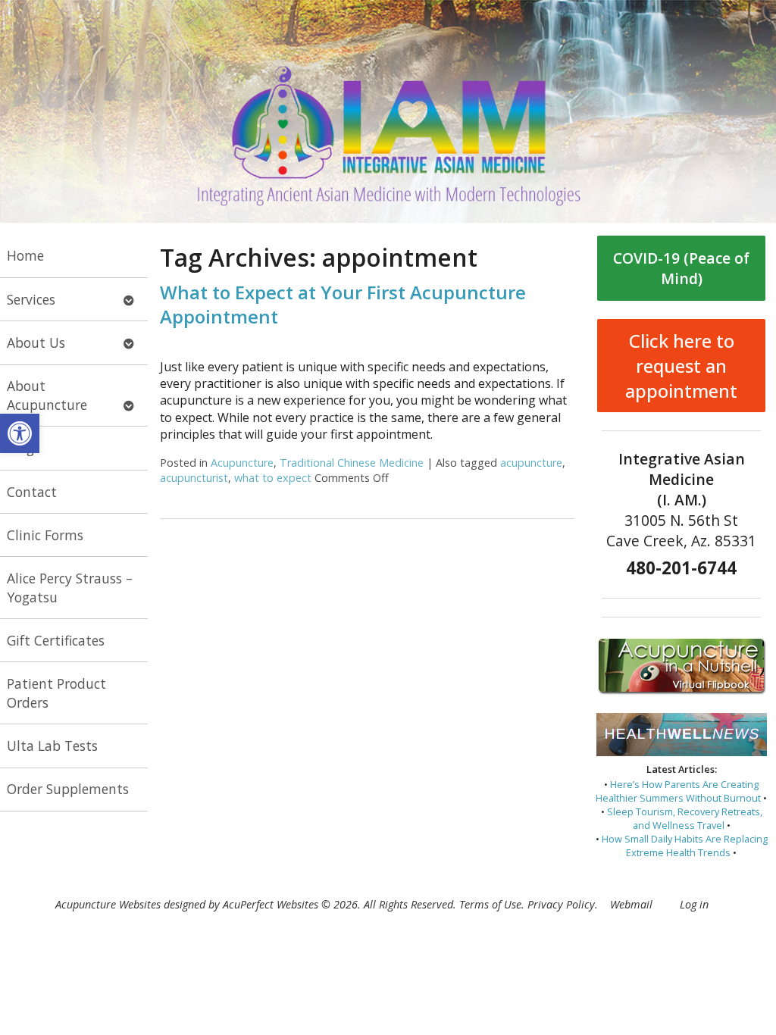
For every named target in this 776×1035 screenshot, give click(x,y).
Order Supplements (68, 789)
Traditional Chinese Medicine (352, 462)
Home (25, 255)
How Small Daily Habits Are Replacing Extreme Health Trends (685, 845)
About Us (36, 342)
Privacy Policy (561, 904)
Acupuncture (242, 462)
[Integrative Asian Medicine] (388, 111)
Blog (20, 448)
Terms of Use (490, 904)
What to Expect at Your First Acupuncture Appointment (343, 304)
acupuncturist (194, 478)
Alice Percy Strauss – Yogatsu (70, 587)
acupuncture (531, 462)
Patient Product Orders (56, 692)
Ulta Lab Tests (52, 745)
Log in (694, 904)
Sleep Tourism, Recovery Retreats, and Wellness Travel (684, 818)
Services (31, 299)
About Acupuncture (47, 395)
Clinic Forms (45, 535)
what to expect (272, 478)
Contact (32, 492)
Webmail (631, 904)
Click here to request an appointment (681, 365)
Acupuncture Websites (108, 904)
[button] (19, 433)
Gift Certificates (56, 640)
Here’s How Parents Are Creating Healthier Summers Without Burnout (678, 791)
